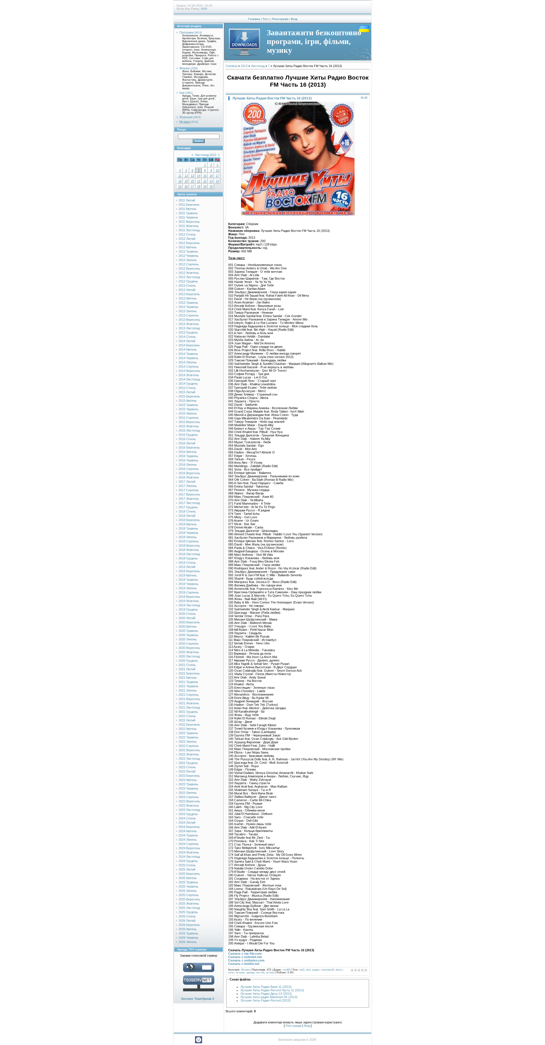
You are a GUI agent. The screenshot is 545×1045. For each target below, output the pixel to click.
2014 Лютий (187, 341)
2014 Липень (188, 362)
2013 (244, 66)
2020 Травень (188, 630)
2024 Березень (189, 826)
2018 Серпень (189, 541)
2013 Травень (188, 302)
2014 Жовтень (189, 375)
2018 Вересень (189, 545)
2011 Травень (188, 213)
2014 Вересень (189, 370)
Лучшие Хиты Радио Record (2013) (265, 1000)
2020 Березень (189, 622)
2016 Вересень (189, 473)
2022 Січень (187, 716)
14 (198, 175)
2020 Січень (187, 613)
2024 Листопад (189, 856)
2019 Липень (188, 588)
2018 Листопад (189, 554)
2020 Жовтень (189, 652)
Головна (254, 18)
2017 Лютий (187, 481)
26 (186, 186)
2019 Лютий (187, 567)
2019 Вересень (189, 596)
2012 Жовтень (189, 272)
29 (205, 186)
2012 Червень (188, 255)
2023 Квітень (188, 780)
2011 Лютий (187, 200)
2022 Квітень (188, 728)
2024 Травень (188, 835)
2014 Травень (188, 353)
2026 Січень (187, 916)
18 (180, 181)
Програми (186, 32)
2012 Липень (188, 260)
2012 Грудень (188, 281)
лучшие (240, 972)
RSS (204, 8)
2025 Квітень (188, 878)
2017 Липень (188, 486)
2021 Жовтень (189, 703)
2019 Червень (188, 584)
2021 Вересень (189, 699)
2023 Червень (188, 788)
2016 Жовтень (189, 477)
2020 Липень (188, 639)
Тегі (265, 18)
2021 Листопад (189, 707)
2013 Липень (188, 311)
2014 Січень (187, 336)
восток (260, 972)
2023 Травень (188, 784)
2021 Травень (188, 682)
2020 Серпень (189, 643)
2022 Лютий (187, 720)
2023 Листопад (189, 809)
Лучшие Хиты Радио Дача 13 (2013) (266, 993)
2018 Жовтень (189, 549)
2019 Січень (187, 562)
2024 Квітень (188, 831)
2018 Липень (188, 537)
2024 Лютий (187, 822)
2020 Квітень (188, 626)
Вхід (294, 18)
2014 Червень (188, 358)
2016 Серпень (189, 469)
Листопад (258, 66)
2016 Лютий (187, 443)
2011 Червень (188, 217)
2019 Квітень (188, 575)
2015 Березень (189, 396)
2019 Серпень (189, 592)
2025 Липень (188, 890)
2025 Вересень (189, 899)
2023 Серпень (189, 797)
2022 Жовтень (189, 754)
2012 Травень (188, 251)
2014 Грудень (188, 383)
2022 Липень (188, 741)
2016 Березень (189, 447)
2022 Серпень (189, 746)
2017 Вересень (189, 494)
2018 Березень (189, 520)
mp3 (301, 969)
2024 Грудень (188, 861)
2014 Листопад (189, 379)
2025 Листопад (189, 907)
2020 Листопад (189, 656)
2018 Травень (188, 528)
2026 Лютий (187, 920)
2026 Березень (189, 925)
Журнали (185, 117)
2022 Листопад (189, 758)
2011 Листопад (189, 230)
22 (205, 181)
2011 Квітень (187, 209)
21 (198, 181)
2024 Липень (188, 839)
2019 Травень (188, 579)
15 (205, 175)
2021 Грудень (188, 711)
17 (217, 175)
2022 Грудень (188, 763)
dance (339, 969)
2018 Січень (187, 511)
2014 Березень (189, 345)
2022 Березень (189, 724)
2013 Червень (188, 307)
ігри (182, 92)
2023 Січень (187, 767)
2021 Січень (187, 665)
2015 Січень (187, 388)
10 (217, 170)
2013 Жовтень (189, 324)
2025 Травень (188, 882)
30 (211, 186)
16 (211, 175)
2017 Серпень (189, 490)
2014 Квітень (188, 349)
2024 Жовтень (189, 852)
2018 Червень (188, 532)
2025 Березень (189, 873)
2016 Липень (188, 464)
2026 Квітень (188, 929)
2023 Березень (189, 775)
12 (186, 175)
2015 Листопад (189, 430)
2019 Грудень (188, 609)
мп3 (308, 969)
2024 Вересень (189, 848)
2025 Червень (188, 886)
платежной (327, 969)
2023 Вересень (189, 801)
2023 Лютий (187, 771)
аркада (250, 972)
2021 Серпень (189, 694)
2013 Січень (187, 285)
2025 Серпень (189, 895)
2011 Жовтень (189, 226)
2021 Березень (189, 673)
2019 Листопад (189, 605)
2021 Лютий (187, 669)
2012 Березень (189, 243)
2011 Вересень (189, 221)
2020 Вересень (189, 648)
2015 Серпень (189, 417)
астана (270, 972)
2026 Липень (188, 942)
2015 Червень (188, 409)
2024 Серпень (189, 844)
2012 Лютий (187, 238)
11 (179, 175)
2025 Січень (187, 865)
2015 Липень (188, 413)
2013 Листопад (189, 328)
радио (315, 969)
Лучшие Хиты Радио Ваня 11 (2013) (266, 986)
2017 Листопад (189, 503)
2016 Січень (187, 439)
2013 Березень (189, 294)
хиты (231, 972)
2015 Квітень (188, 400)
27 (192, 186)
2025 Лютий (187, 869)
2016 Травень (188, 456)
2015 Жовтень (189, 426)
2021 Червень (188, 686)
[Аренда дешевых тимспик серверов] (199, 992)
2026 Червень (188, 937)
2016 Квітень (188, 451)
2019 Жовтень (189, 601)
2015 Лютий (187, 392)
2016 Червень (188, 460)
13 (192, 175)
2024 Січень (187, 818)
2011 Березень (189, 204)
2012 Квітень (188, 247)
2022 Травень (188, 733)
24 (217, 181)
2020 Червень (188, 635)
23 (211, 181)
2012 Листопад (189, 277)
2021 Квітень (188, 677)
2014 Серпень (189, 366)
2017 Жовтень (189, 498)
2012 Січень (187, 234)
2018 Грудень (188, 558)
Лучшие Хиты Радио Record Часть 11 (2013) (272, 990)
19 (186, 181)
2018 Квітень (188, 524)
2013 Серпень (189, 315)
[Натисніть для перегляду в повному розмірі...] (298, 214)
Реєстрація (280, 18)
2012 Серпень (189, 264)
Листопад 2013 (205, 155)
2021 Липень (188, 690)
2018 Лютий (187, 515)
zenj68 (286, 969)
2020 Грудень (188, 660)
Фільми (184, 68)
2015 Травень (188, 405)
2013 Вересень (189, 319)
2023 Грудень (188, 814)
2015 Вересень (189, 422)
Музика (184, 121)
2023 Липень (188, 792)
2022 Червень (188, 737)
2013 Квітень (188, 298)
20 (192, 181)
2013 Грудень (188, 332)
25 (180, 186)
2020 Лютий (187, 618)
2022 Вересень (189, 750)
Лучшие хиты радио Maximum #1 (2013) (268, 997)
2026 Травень (188, 933)
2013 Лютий (187, 290)
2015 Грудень (188, 434)
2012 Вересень (189, 268)
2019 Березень (189, 571)
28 (198, 186)
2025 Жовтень (189, 903)
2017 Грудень (188, 507)
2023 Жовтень (189, 805)
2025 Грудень (188, 912)
